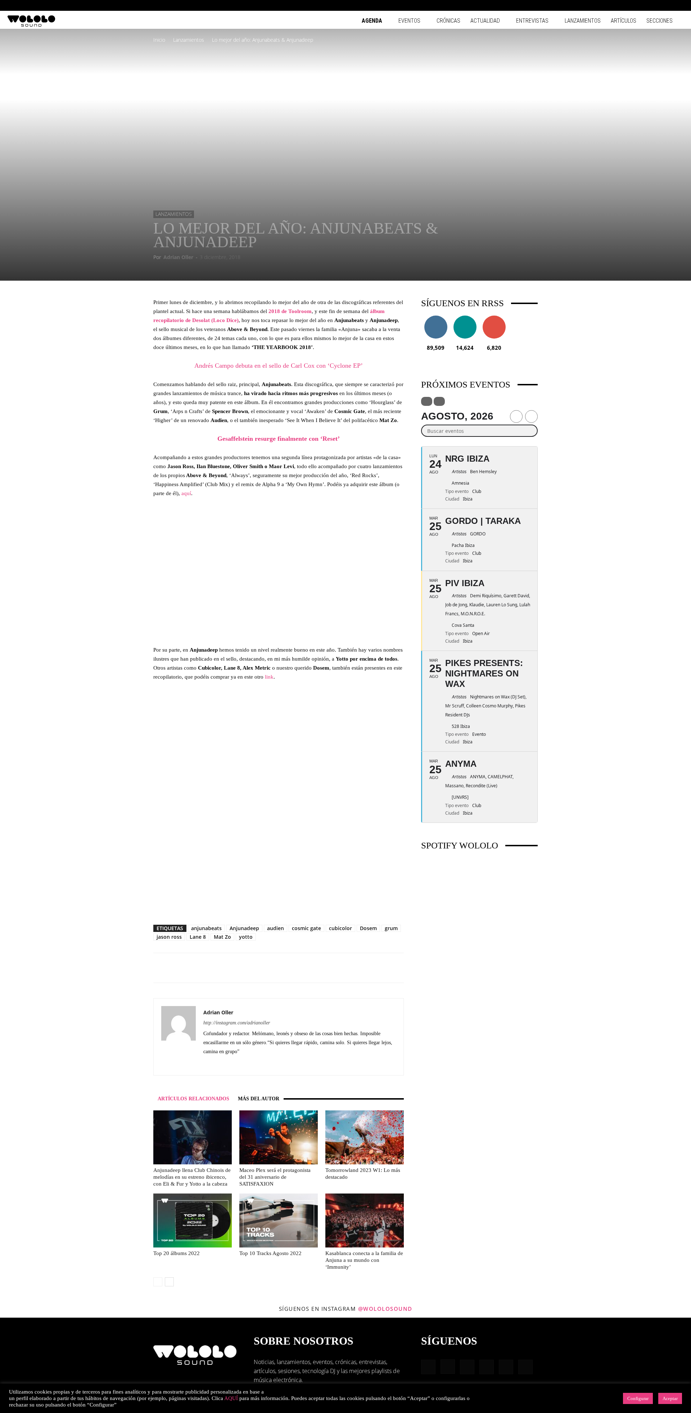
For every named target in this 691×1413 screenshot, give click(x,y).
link (269, 677)
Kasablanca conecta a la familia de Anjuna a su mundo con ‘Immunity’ (364, 1260)
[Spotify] (654, 5)
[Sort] (439, 401)
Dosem (368, 928)
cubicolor (340, 928)
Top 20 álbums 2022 (176, 1253)
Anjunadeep (244, 928)
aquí (186, 493)
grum (391, 928)
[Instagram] (630, 5)
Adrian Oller (178, 257)
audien (275, 928)
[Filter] (426, 401)
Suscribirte (494, 318)
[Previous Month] (516, 416)
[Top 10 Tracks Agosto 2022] (278, 1220)
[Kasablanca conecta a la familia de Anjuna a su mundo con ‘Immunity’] (364, 1220)
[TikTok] (666, 5)
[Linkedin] (642, 5)
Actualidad (485, 20)
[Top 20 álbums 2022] (192, 1220)
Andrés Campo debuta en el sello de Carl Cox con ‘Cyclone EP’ (278, 365)
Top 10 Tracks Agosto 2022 (270, 1253)
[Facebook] (619, 5)
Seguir (436, 318)
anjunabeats (206, 928)
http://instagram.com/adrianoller (236, 1022)
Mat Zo (222, 936)
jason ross (169, 936)
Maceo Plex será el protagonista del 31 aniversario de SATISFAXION (275, 1177)
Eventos (409, 20)
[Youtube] (678, 5)
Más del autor (258, 1098)
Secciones (659, 20)
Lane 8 (198, 936)
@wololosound (385, 1308)
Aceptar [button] (670, 1398)
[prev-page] (157, 1281)
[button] (608, 5)
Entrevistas (532, 20)
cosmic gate (306, 928)
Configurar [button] (638, 1398)
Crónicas (448, 20)
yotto (246, 936)
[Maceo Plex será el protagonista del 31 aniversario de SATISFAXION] (278, 1137)
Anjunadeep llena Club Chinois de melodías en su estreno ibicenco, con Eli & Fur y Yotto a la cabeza (192, 1177)
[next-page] (169, 1281)
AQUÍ (231, 1398)
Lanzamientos (583, 20)
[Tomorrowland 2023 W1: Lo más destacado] (364, 1137)
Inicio (159, 39)
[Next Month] (531, 416)
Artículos (623, 20)
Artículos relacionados (193, 1098)
